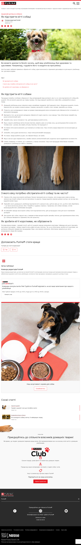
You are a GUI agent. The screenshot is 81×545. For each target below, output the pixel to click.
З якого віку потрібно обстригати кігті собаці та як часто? (20, 84)
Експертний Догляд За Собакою (43, 8)
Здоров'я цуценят (15, 405)
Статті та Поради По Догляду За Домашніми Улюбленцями (21, 8)
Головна (3, 8)
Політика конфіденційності (31, 530)
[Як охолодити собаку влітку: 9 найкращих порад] (6, 417)
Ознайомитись (40, 388)
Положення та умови (18, 530)
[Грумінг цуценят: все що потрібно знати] (6, 407)
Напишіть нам (8, 294)
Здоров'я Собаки (57, 8)
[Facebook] (8, 26)
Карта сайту (64, 530)
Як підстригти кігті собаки (10, 81)
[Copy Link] (2, 26)
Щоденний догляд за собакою (11, 14)
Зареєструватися (40, 481)
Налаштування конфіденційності (46, 530)
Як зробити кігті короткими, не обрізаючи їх (16, 87)
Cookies (58, 530)
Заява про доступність (6, 530)
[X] (5, 26)
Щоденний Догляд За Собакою (70, 8)
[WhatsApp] (11, 26)
